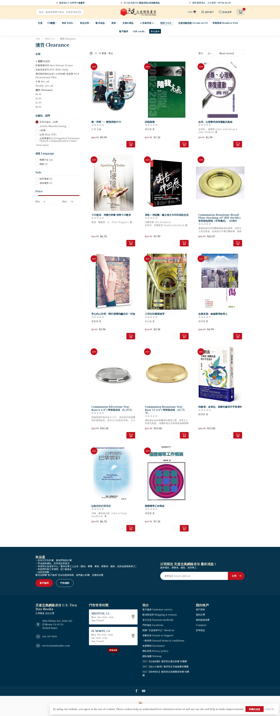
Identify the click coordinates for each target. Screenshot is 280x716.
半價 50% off (42, 81)
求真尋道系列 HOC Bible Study (52, 69)
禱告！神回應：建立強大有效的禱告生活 (167, 214)
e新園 (42, 130)
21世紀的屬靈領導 (154, 313)
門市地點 (64, 582)
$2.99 (38, 98)
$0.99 (38, 106)
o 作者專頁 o (147, 22)
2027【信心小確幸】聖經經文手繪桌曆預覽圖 (165, 666)
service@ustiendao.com (56, 645)
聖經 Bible (67, 22)
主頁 (40, 22)
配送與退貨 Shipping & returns (159, 614)
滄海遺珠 (46, 183)
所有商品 (200, 630)
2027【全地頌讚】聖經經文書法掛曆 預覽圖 (164, 661)
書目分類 (84, 22)
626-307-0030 (49, 636)
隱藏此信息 (254, 709)
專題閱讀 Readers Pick (225, 22)
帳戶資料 (200, 609)
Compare (201, 625)
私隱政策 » (270, 709)
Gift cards (139, 31)
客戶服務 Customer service (157, 609)
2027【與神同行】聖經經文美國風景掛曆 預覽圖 (165, 673)
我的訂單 (200, 614)
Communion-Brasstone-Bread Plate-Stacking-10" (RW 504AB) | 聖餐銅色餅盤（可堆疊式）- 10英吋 (219, 217)
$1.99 (38, 102)
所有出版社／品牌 (49, 122)
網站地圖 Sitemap (152, 656)
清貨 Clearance (68, 38)
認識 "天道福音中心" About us (158, 630)
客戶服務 (123, 31)
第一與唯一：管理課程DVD (106, 121)
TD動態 (51, 22)
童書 (113, 22)
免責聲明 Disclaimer (153, 645)
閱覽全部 (113, 650)
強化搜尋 (155, 31)
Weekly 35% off (44, 85)
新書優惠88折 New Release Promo (54, 65)
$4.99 (38, 94)
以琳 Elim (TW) (48, 134)
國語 (43, 164)
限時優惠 (46, 179)
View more (42, 145)
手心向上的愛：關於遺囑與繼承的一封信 (113, 313)
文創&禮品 (127, 22)
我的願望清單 (203, 619)
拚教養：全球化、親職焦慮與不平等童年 (220, 406)
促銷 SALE (166, 22)
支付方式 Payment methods (157, 619)
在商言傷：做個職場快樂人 (213, 313)
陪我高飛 (150, 121)
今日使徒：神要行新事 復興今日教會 (111, 214)
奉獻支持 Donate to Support (157, 635)
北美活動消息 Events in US (193, 22)
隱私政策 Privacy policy (155, 650)
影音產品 (100, 22)
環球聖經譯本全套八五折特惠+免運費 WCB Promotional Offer (57, 75)
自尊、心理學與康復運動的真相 (215, 121)
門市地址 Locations (152, 625)
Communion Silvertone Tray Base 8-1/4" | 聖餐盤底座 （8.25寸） (112, 408)
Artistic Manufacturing (53, 126)
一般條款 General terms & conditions (163, 640)
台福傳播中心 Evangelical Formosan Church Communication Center (60, 139)
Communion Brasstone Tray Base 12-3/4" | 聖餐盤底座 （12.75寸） (165, 409)
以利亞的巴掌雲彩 (101, 505)
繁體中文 (46, 160)
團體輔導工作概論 (154, 505)
